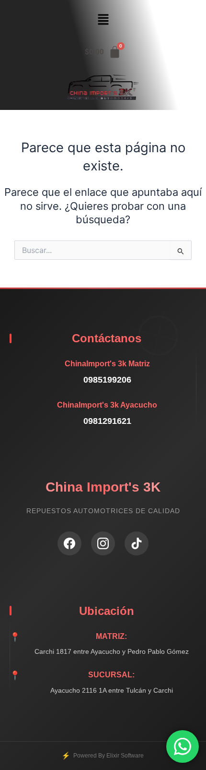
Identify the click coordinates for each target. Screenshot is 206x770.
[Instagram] (103, 543)
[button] (103, 20)
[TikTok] (137, 543)
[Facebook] (69, 543)
